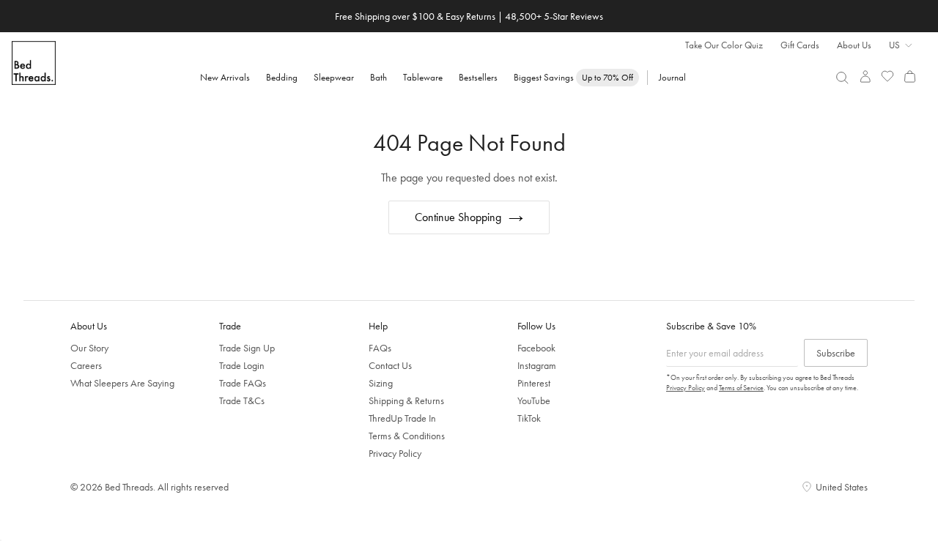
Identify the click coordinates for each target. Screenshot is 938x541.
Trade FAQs (242, 382)
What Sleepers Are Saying (122, 382)
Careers (86, 365)
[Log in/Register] (865, 76)
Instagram (536, 365)
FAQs (380, 347)
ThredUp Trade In (402, 418)
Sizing (381, 382)
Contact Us (390, 365)
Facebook (536, 347)
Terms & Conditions (407, 435)
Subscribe (835, 352)
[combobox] (842, 77)
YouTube (533, 400)
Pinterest (533, 382)
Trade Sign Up (247, 347)
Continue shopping (458, 217)
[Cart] (909, 76)
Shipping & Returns (406, 400)
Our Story (89, 347)
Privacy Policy (395, 453)
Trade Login (242, 365)
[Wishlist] (887, 76)
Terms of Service (741, 387)
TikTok (529, 418)
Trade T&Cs (242, 400)
